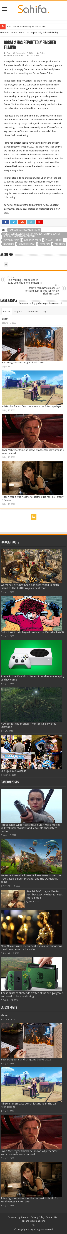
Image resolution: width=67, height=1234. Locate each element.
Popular (18, 311)
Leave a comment (15, 55)
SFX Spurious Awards (13, 771)
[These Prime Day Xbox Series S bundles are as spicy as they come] (32, 657)
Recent (6, 311)
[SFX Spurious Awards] (32, 752)
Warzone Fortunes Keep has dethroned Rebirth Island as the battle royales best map (30, 586)
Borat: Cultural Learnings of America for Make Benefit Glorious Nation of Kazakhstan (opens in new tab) (33, 65)
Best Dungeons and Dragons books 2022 (26, 26)
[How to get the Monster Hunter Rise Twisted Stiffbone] (32, 704)
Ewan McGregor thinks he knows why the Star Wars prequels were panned (29, 1152)
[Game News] (33, 8)
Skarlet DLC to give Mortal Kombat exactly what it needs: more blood (44, 894)
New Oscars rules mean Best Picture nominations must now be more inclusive (31, 947)
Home (6, 32)
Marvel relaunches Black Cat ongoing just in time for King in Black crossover (42, 289)
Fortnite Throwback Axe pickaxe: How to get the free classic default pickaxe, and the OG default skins (31, 878)
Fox (8, 53)
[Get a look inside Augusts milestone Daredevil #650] (32, 613)
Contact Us (51, 1217)
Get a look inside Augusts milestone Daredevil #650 (32, 632)
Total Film (45, 244)
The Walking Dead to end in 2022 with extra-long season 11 (25, 280)
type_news (59, 244)
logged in (37, 303)
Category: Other (32, 240)
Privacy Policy (37, 1217)
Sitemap (25, 1217)
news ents (8, 244)
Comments (32, 311)
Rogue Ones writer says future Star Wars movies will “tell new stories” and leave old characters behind (30, 828)
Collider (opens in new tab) (38, 80)
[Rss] (33, 517)
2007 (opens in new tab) (41, 146)
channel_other (54, 240)
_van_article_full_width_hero (24, 230)
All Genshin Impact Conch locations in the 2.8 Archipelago (31, 406)
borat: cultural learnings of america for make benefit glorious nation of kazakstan (31, 235)
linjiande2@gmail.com (33, 1221)
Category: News (11, 240)
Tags (45, 311)
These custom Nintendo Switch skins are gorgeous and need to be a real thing (32, 994)
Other (14, 32)
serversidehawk (27, 244)
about (5, 319)
